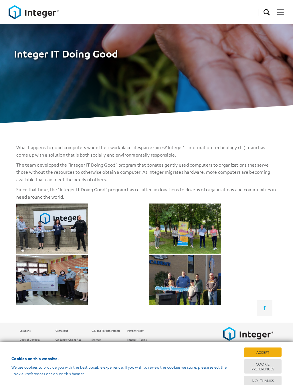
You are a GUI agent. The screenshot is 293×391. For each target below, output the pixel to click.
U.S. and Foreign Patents (106, 331)
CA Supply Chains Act (68, 339)
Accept (262, 352)
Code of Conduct (30, 339)
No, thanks (263, 380)
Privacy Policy (135, 331)
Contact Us (62, 331)
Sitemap (96, 339)
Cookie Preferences (263, 366)
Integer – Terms (137, 339)
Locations (25, 331)
